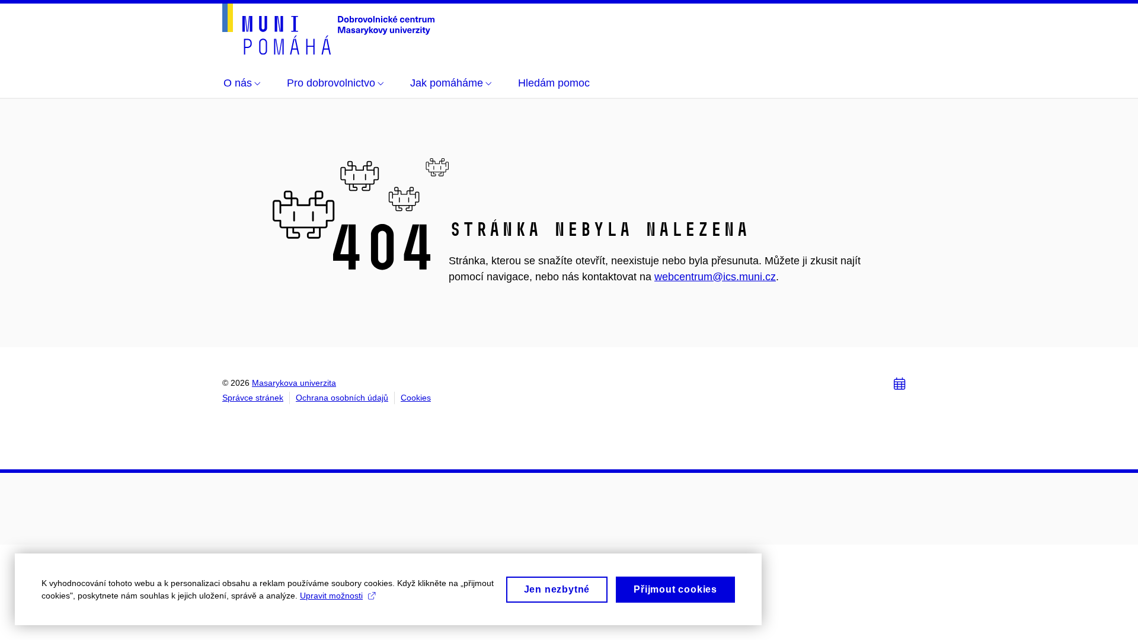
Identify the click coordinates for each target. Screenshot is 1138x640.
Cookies (416, 397)
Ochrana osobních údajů (342, 397)
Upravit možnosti (331, 595)
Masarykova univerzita (294, 383)
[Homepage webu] (328, 29)
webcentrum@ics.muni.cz (715, 276)
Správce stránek (252, 397)
